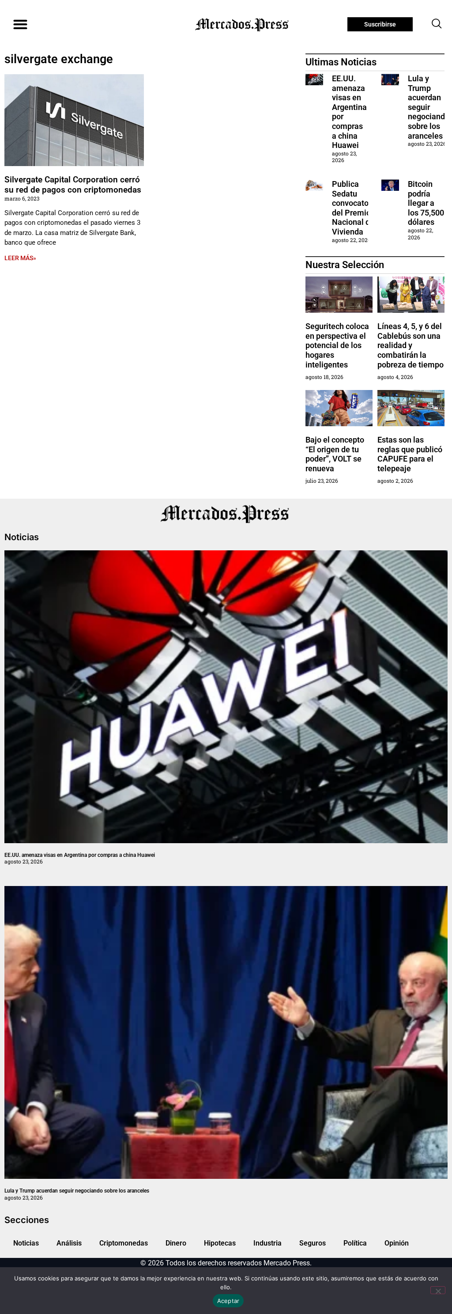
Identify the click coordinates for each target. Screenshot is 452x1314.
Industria (267, 1243)
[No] (437, 1290)
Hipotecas (220, 1243)
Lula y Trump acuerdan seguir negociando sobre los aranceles (428, 107)
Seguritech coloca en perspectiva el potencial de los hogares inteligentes (337, 345)
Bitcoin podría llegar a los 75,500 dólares (426, 203)
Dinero (176, 1243)
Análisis (69, 1243)
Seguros (312, 1243)
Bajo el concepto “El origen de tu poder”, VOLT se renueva (334, 454)
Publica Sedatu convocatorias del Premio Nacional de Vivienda (357, 207)
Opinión (396, 1243)
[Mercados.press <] (243, 24)
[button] (20, 24)
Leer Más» (20, 257)
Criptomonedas (123, 1243)
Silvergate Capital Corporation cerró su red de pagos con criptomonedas (72, 184)
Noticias (26, 1243)
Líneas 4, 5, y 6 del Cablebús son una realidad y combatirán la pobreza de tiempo (410, 345)
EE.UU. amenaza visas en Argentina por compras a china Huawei (79, 855)
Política (355, 1243)
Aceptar (228, 1300)
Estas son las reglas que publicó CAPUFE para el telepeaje (409, 454)
